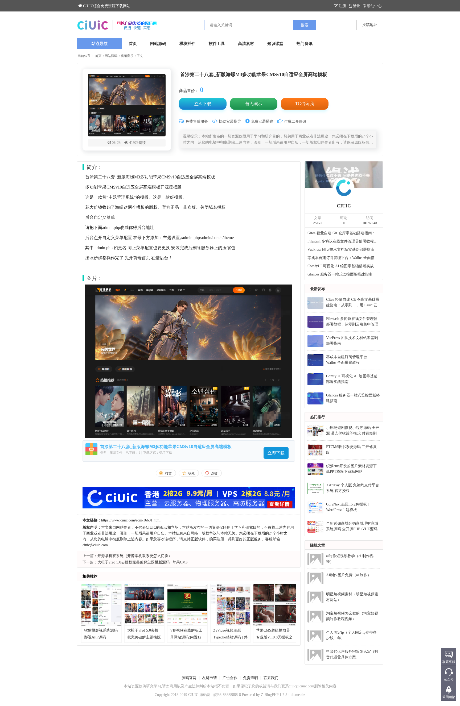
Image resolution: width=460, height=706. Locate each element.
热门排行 (317, 417)
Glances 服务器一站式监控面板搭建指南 (339, 274)
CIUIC (344, 205)
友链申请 (209, 678)
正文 (140, 56)
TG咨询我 (304, 103)
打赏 (168, 473)
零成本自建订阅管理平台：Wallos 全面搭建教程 (343, 258)
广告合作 (230, 678)
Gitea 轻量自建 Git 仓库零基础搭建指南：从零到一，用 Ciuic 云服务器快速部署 (343, 233)
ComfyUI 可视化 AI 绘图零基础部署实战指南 (343, 266)
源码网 (205, 695)
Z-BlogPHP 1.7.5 (274, 695)
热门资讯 (305, 43)
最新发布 (317, 289)
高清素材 (246, 43)
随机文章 (317, 545)
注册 (342, 6)
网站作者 (123, 527)
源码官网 (189, 678)
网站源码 (158, 43)
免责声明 (250, 678)
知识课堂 (275, 43)
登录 (356, 6)
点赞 (214, 473)
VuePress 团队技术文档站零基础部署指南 (340, 250)
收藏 (191, 473)
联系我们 (271, 678)
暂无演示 (253, 103)
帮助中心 (374, 6)
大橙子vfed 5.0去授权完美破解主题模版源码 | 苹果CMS (142, 562)
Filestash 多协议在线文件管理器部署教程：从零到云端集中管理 (343, 241)
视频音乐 (127, 56)
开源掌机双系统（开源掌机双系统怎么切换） (134, 556)
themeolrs (298, 695)
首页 (133, 43)
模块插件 (187, 43)
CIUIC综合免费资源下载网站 (106, 6)
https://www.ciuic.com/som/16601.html (131, 520)
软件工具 (217, 43)
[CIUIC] (153, 25)
